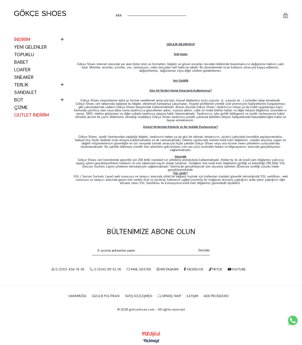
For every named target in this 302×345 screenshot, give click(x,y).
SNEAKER (24, 77)
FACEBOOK (194, 269)
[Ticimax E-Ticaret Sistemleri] (151, 341)
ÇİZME (21, 107)
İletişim (192, 296)
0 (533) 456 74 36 (69, 269)
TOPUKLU (24, 54)
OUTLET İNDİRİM (31, 115)
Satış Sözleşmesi (138, 296)
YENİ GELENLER (30, 47)
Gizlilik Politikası (106, 296)
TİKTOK (217, 269)
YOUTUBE (238, 269)
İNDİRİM (22, 39)
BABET (21, 62)
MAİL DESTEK (140, 269)
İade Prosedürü (216, 296)
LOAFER (22, 70)
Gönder (204, 250)
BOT (18, 100)
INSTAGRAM (168, 269)
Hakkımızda (77, 296)
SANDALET (25, 92)
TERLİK (21, 85)
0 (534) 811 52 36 (107, 269)
